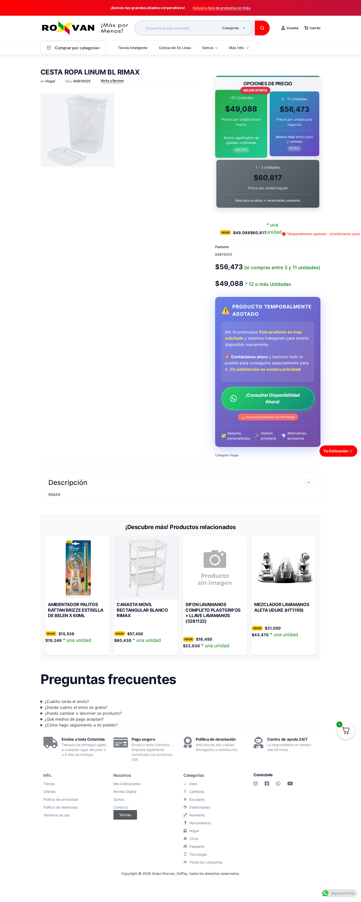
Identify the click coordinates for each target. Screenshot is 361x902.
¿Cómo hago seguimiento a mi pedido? (81, 725)
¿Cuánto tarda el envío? (67, 701)
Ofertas (49, 792)
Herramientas (200, 823)
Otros (193, 839)
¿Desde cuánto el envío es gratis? (76, 707)
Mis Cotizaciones (126, 784)
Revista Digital (124, 792)
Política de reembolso (60, 807)
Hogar (50, 81)
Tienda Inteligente (133, 48)
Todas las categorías (205, 862)
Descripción (67, 482)
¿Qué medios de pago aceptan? (74, 719)
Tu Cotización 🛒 (338, 450)
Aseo (193, 784)
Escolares (197, 799)
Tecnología (198, 854)
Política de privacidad (60, 799)
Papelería (196, 847)
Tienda (49, 784)
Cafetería (196, 792)
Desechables (199, 807)
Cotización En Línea (175, 48)
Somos (118, 799)
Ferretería (197, 815)
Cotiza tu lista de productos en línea (221, 8)
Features (222, 247)
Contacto (120, 807)
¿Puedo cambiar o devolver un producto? (83, 713)
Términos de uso (56, 815)
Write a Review (112, 81)
